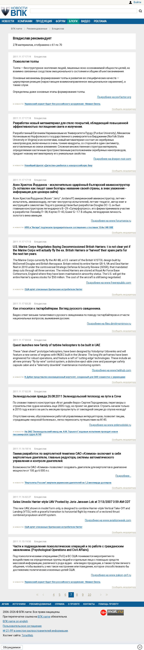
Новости (8, 21)
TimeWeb (27, 635)
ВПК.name (16, 28)
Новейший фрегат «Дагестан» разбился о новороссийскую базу (58, 165)
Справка (59, 604)
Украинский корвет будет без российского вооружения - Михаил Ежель (62, 104)
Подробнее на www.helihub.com (111, 370)
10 (89, 594)
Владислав (58, 28)
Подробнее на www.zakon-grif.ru (111, 575)
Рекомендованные (37, 28)
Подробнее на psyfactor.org (114, 97)
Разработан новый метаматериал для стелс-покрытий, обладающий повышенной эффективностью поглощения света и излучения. (70, 124)
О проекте (74, 604)
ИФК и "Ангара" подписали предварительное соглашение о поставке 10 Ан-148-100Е (69, 227)
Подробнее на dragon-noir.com (112, 158)
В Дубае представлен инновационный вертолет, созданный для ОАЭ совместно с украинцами (75, 377)
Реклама (100, 21)
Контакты (89, 604)
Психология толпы (26, 61)
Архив (5, 604)
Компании (25, 21)
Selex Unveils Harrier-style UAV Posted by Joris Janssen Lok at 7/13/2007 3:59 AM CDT (71, 502)
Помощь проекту (108, 604)
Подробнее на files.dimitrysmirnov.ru (109, 323)
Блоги (73, 21)
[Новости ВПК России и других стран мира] (14, 15)
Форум (60, 21)
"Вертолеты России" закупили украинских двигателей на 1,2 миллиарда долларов (68, 482)
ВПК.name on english (15, 621)
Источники (19, 604)
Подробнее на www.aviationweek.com (108, 520)
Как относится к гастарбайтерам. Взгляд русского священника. (57, 308)
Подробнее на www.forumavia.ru (111, 220)
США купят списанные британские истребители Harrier (53, 289)
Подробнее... (123, 475)
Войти (137, 2)
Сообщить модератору (124, 109)
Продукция (44, 21)
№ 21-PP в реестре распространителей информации (35, 630)
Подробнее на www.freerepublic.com (108, 282)
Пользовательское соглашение (22, 625)
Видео (85, 21)
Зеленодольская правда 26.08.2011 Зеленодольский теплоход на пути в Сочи (67, 396)
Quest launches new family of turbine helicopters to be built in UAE (56, 345)
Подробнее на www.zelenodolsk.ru (110, 424)
